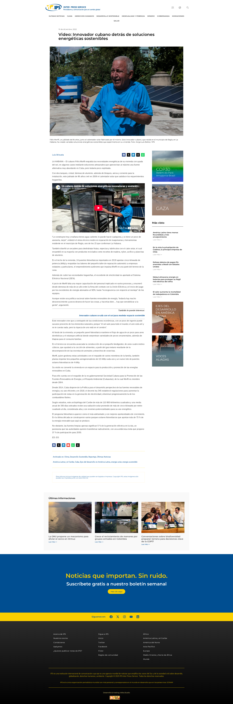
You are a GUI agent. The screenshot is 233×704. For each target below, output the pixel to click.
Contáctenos (59, 642)
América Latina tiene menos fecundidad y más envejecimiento (165, 234)
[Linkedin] (138, 617)
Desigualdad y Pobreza (133, 16)
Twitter (101, 642)
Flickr (100, 651)
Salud (117, 21)
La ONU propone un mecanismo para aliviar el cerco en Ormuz (68, 537)
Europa (146, 651)
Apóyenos (57, 647)
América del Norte (151, 642)
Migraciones (178, 16)
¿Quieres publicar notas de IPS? (67, 651)
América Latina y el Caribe (63, 462)
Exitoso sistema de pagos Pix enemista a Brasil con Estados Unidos (166, 264)
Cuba (77, 462)
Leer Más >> (157, 240)
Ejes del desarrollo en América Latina (95, 462)
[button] (187, 7)
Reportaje (92, 457)
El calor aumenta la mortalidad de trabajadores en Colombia (167, 293)
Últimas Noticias (57, 16)
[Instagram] (124, 617)
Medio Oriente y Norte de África (157, 655)
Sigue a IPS (103, 634)
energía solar (116, 462)
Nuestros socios (60, 638)
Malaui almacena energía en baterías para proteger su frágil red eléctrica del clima (167, 279)
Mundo (146, 659)
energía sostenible (129, 462)
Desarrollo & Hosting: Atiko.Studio (116, 693)
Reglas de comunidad (108, 655)
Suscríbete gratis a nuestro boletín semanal (116, 584)
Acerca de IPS (59, 634)
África (146, 634)
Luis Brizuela (58, 155)
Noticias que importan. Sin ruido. (116, 575)
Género (151, 16)
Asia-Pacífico (149, 647)
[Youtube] (131, 617)
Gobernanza (163, 16)
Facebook (102, 647)
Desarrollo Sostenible (107, 16)
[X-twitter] (118, 617)
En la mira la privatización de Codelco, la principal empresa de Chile (167, 249)
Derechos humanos (84, 16)
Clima (69, 16)
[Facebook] (111, 617)
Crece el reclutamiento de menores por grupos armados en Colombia (116, 537)
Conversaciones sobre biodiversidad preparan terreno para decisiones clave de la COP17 (162, 539)
